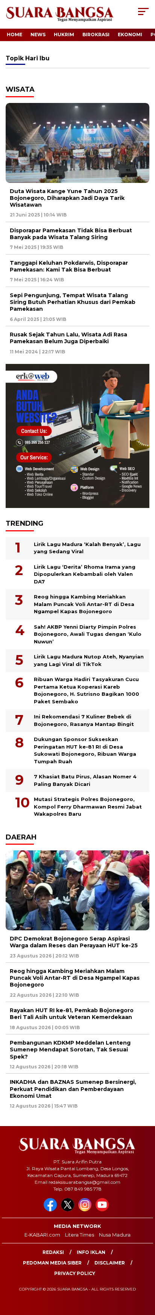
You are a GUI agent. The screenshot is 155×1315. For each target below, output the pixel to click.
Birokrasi (95, 34)
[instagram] (86, 1209)
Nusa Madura (115, 1235)
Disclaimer (109, 1263)
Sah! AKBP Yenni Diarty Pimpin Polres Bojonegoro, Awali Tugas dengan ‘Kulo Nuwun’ (87, 634)
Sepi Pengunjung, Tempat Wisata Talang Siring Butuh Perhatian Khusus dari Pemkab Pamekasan (72, 302)
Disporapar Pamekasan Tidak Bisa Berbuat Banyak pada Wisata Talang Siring (71, 234)
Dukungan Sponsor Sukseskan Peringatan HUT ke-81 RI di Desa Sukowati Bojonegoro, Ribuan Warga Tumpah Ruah (85, 750)
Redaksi (53, 1252)
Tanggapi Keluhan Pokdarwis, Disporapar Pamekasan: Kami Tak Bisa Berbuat (69, 266)
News (38, 34)
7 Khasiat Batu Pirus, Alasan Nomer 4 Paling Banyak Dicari (85, 780)
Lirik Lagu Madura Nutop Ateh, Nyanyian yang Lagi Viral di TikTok (89, 660)
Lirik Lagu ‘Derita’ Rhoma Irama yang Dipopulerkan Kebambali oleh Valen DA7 (84, 574)
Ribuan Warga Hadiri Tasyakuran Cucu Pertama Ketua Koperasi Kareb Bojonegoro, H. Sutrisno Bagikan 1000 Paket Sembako (86, 690)
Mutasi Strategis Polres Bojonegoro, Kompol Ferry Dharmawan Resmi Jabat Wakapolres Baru (88, 806)
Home (14, 34)
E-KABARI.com (42, 1235)
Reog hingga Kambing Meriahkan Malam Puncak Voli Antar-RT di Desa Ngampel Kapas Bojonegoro (84, 604)
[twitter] (69, 1209)
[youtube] (103, 1209)
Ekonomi (130, 34)
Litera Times (79, 1235)
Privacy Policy (74, 1273)
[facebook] (51, 1209)
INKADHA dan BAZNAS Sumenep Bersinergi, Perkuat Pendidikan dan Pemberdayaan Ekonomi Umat (73, 1089)
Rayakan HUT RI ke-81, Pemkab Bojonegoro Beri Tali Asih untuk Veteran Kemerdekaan (72, 1013)
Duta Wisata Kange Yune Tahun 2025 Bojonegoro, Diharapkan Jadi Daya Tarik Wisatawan (67, 198)
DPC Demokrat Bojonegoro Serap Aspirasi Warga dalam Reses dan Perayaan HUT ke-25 (74, 942)
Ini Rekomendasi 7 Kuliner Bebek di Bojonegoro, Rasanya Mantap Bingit (84, 720)
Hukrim (64, 34)
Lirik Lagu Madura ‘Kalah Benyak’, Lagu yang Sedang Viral (87, 548)
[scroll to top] (144, 1271)
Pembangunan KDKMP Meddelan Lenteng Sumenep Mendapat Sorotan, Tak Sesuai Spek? (70, 1049)
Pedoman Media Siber (52, 1263)
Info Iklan (91, 1252)
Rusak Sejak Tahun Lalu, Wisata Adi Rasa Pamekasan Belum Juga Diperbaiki (68, 338)
